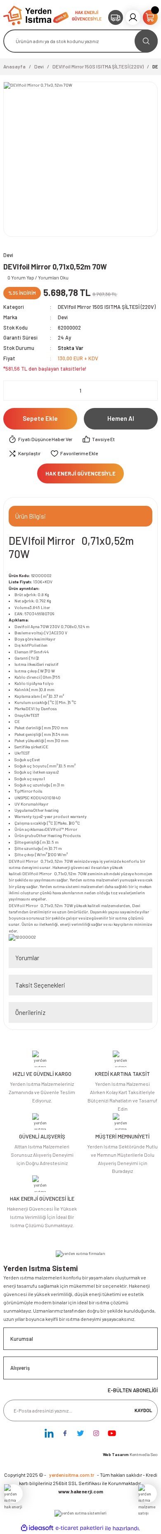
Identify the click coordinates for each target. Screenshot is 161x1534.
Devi (63, 317)
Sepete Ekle (40, 418)
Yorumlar (27, 957)
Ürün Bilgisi (30, 516)
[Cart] (150, 17)
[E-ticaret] (79, 1528)
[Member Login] (132, 17)
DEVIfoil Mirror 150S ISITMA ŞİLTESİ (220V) (107, 306)
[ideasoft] (37, 1528)
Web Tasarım (116, 1454)
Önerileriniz (30, 1012)
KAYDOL (143, 1410)
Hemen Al (120, 418)
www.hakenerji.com (80, 1491)
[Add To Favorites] (74, 453)
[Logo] (36, 14)
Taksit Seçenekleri (40, 985)
